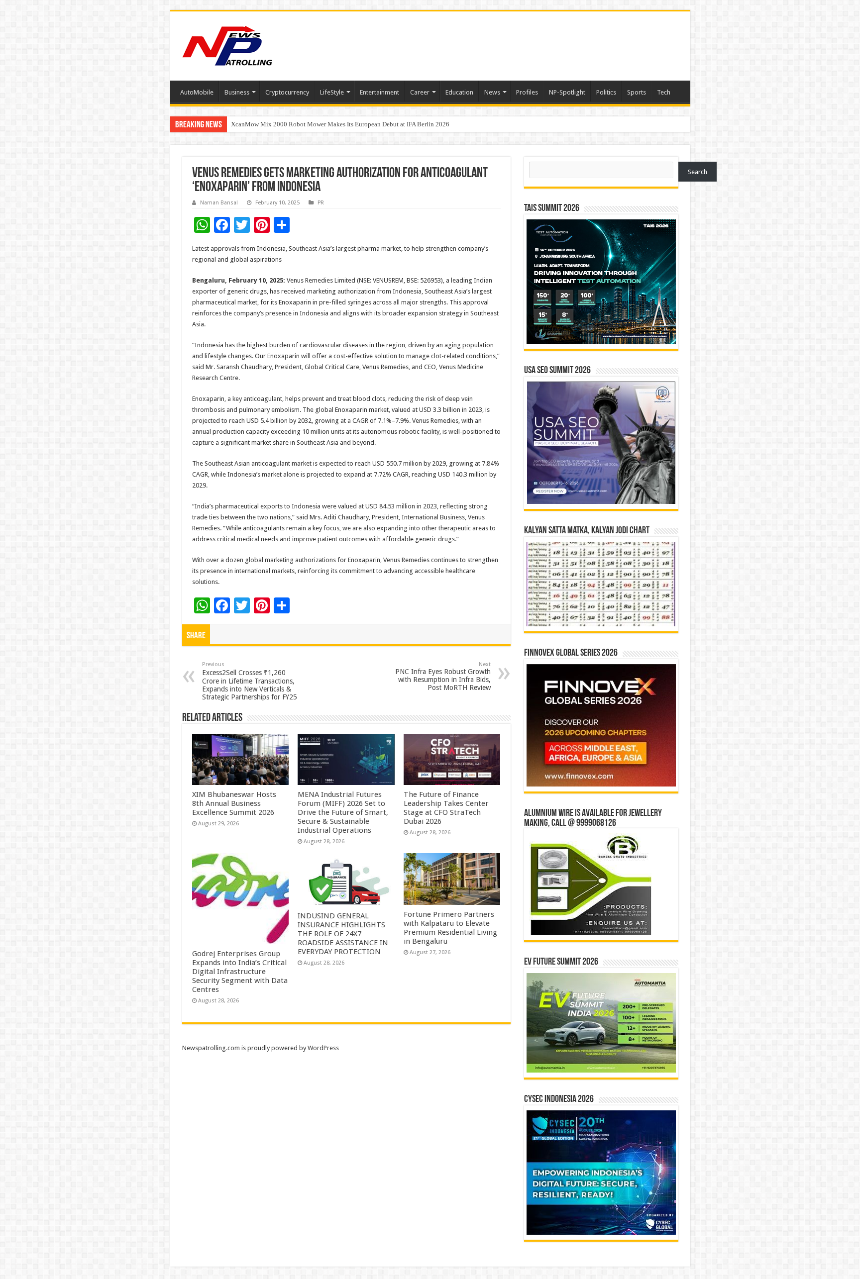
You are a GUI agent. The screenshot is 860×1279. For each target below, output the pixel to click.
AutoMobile (197, 92)
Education (459, 92)
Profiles (527, 92)
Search (697, 172)
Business (236, 92)
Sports (636, 92)
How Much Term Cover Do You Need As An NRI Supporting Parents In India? (334, 124)
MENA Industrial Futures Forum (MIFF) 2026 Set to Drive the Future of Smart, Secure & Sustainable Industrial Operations (343, 812)
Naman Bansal (219, 202)
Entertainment (379, 92)
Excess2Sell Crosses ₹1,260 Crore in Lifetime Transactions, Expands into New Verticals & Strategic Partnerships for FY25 (249, 681)
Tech (663, 92)
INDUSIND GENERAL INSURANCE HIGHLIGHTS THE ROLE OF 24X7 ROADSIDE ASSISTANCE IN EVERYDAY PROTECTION (343, 933)
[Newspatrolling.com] (227, 44)
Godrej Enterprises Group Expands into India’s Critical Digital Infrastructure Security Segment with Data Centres (240, 971)
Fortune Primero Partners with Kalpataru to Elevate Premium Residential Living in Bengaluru (450, 928)
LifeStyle (332, 92)
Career (420, 92)
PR (321, 202)
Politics (606, 92)
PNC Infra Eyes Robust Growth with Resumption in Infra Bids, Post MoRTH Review (443, 676)
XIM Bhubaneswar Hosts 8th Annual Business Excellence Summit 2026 (234, 803)
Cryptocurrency (287, 92)
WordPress (323, 1048)
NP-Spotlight (567, 92)
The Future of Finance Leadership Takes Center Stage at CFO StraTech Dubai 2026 (446, 808)
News (492, 92)
